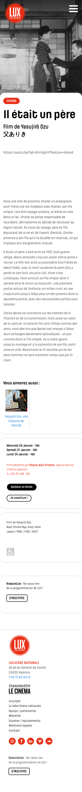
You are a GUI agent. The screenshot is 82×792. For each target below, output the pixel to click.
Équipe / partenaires (22, 711)
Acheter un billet (22, 487)
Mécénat (15, 716)
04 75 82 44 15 (20, 677)
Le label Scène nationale (25, 706)
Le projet (15, 701)
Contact (14, 730)
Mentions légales (20, 725)
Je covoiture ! (19, 498)
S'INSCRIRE (17, 598)
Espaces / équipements (24, 721)
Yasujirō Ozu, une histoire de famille (16, 421)
